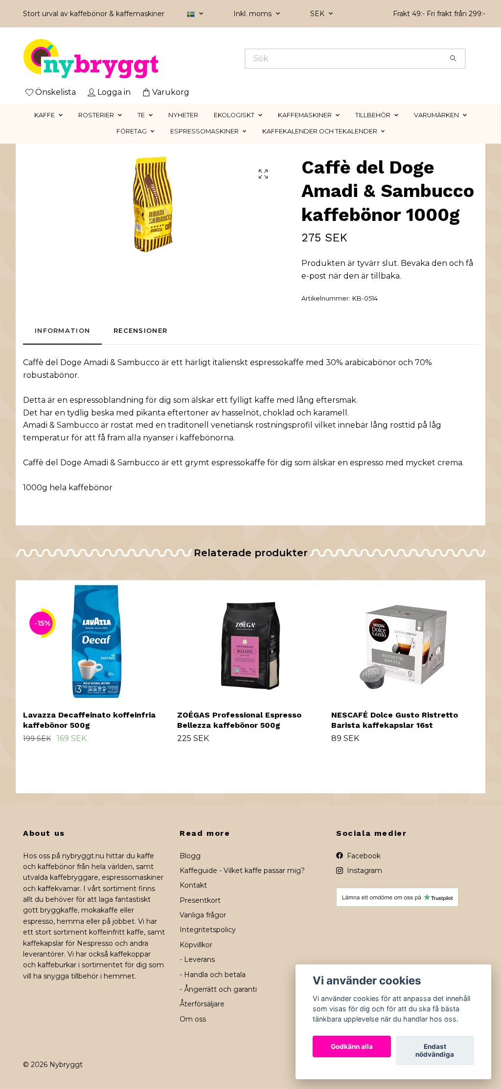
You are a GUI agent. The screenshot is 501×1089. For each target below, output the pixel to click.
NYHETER (183, 115)
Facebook (363, 855)
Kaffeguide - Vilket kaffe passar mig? (242, 870)
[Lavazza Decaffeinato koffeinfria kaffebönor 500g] (96, 641)
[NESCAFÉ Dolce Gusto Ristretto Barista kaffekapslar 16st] (404, 641)
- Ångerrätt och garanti (218, 989)
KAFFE (44, 115)
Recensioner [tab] (140, 330)
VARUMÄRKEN (436, 115)
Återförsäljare (202, 1004)
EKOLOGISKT (234, 115)
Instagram (363, 870)
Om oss (193, 1019)
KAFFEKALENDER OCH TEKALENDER (319, 131)
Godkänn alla (352, 1046)
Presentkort (200, 900)
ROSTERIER (96, 115)
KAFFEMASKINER (305, 115)
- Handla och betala (213, 974)
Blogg (190, 855)
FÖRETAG (131, 131)
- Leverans (197, 959)
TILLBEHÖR (372, 115)
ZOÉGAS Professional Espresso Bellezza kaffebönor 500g (239, 720)
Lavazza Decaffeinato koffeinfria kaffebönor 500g (89, 720)
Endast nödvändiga (434, 1050)
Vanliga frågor (203, 915)
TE (141, 115)
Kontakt (193, 885)
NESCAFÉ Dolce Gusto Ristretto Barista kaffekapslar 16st (394, 720)
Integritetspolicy (208, 929)
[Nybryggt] (136, 58)
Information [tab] (62, 330)
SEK (318, 13)
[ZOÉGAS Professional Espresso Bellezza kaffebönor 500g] (250, 641)
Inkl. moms (253, 13)
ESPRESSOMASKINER (204, 131)
